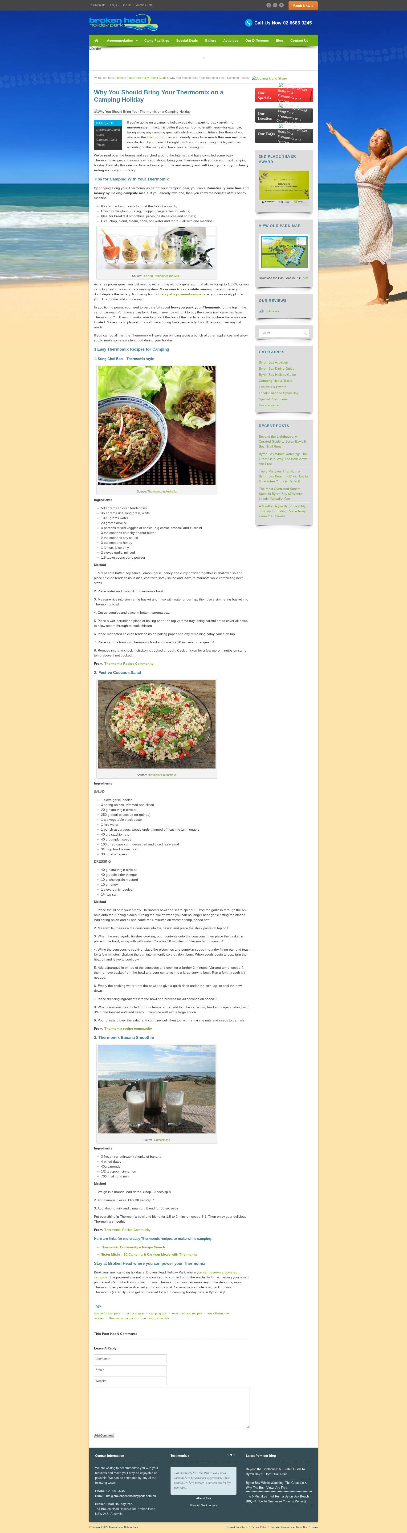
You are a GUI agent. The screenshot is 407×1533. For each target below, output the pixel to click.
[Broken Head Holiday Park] (203, 22)
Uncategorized (270, 405)
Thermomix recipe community (128, 1028)
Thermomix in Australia (162, 491)
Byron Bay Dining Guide (151, 78)
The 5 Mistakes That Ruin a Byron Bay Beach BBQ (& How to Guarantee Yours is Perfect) (283, 476)
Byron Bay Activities (273, 362)
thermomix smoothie (155, 1318)
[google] (268, 5)
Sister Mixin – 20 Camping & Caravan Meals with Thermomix (149, 1254)
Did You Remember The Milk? (162, 276)
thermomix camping (122, 1318)
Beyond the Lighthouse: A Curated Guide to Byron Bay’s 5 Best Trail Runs (282, 441)
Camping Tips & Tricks (275, 381)
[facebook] (275, 5)
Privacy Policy (259, 1527)
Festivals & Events (272, 387)
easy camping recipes (187, 1313)
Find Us (126, 5)
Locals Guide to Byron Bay (278, 393)
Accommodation (118, 42)
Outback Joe (162, 1140)
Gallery (210, 40)
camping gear (135, 1313)
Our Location (265, 115)
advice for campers (107, 1313)
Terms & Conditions (236, 1527)
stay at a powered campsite (184, 294)
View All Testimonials (203, 1505)
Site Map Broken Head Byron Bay (289, 1527)
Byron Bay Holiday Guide (277, 374)
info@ (110, 1496)
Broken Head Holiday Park (123, 1527)
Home (96, 40)
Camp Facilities (156, 40)
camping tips (158, 1313)
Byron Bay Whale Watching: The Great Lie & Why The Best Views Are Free (283, 459)
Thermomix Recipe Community (129, 663)
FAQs (113, 5)
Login (315, 1527)
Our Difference (257, 40)
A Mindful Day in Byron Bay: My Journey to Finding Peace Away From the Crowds (282, 511)
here (306, 278)
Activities (230, 40)
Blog (279, 40)
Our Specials (264, 95)
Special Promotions (273, 399)
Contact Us (299, 40)
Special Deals (187, 40)
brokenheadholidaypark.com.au (135, 1496)
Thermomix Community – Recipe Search (133, 1247)
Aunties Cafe (144, 5)
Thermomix (155, 137)
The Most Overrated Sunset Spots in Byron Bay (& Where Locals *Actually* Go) (280, 493)
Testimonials (97, 5)
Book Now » (303, 5)
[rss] (281, 5)
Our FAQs (266, 134)
